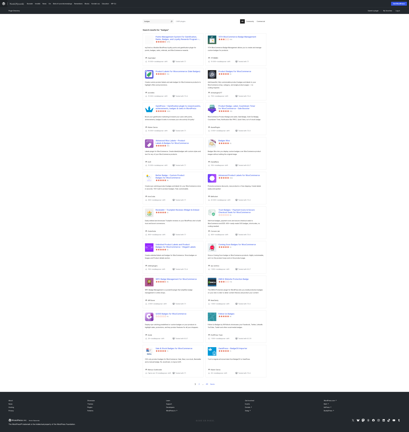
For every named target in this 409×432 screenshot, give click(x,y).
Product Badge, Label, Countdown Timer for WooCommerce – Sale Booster (236, 107)
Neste (212, 384)
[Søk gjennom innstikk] (171, 21)
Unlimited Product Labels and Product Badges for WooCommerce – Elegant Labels (176, 245)
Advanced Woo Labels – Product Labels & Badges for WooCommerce (172, 141)
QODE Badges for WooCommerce (171, 314)
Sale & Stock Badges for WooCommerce (174, 348)
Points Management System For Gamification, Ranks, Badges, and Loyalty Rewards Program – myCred (177, 38)
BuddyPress (329, 411)
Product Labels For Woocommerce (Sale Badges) (178, 71)
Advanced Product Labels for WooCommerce (239, 175)
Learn (168, 400)
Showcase (91, 400)
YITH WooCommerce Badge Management (237, 37)
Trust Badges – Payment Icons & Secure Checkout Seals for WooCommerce (236, 211)
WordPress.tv (171, 411)
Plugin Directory (14, 11)
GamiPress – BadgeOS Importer (232, 348)
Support (169, 404)
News (10, 404)
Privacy (11, 411)
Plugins (89, 407)
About (11, 400)
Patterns (90, 411)
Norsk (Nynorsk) (34, 420)
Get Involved (249, 400)
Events (247, 404)
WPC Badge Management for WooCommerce (176, 279)
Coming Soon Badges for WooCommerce (237, 244)
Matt (326, 404)
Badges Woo (224, 140)
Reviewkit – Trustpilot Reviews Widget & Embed (177, 210)
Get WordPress (399, 4)
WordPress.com (330, 400)
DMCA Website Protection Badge (233, 279)
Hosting (11, 407)
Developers (170, 407)
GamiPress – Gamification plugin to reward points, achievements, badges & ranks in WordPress (178, 107)
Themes (90, 404)
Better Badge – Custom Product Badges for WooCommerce (170, 176)
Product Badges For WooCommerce (234, 71)
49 (207, 384)
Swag (248, 411)
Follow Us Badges (226, 314)
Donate (248, 407)
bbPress (327, 407)
